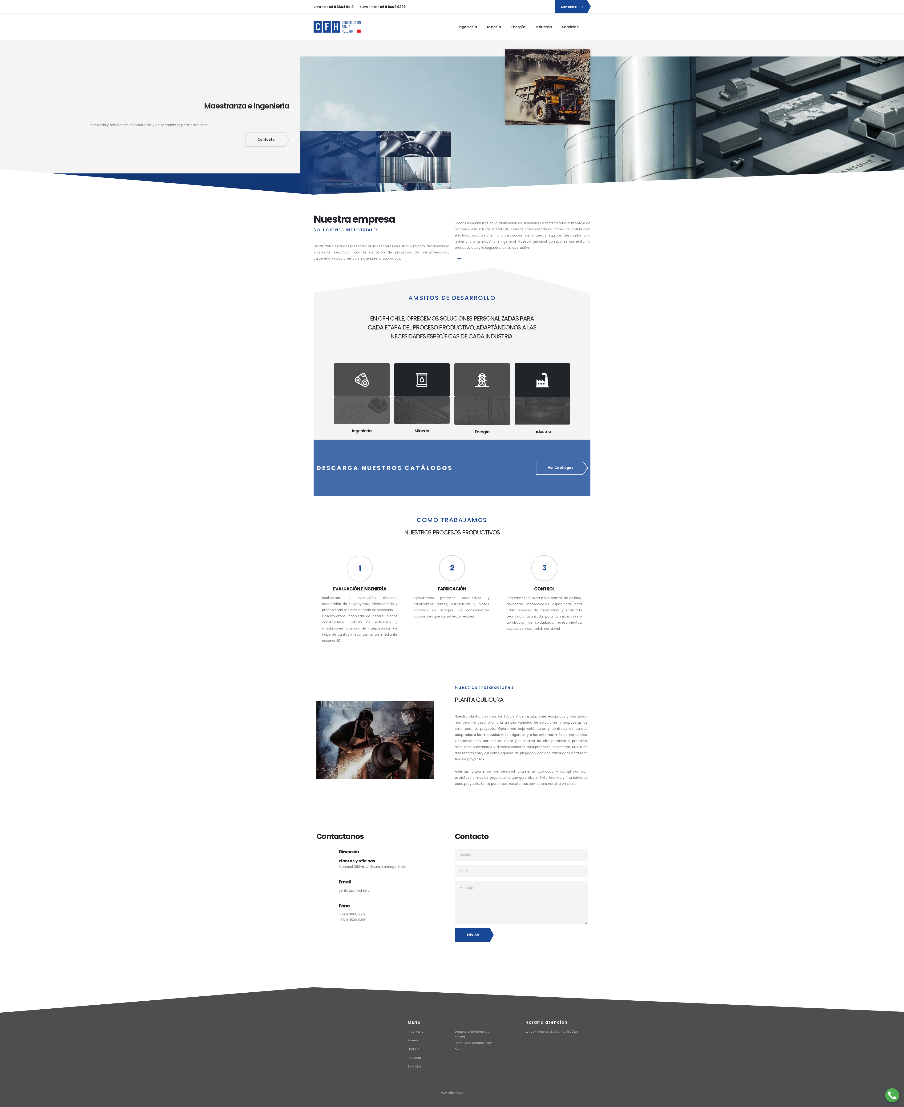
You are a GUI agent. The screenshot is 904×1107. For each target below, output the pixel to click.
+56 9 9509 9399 (352, 920)
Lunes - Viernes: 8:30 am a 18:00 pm (552, 1032)
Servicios (570, 27)
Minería (494, 27)
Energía (518, 27)
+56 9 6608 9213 (352, 914)
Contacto (569, 7)
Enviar (473, 935)
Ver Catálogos (560, 467)
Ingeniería (468, 27)
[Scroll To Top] (896, 1101)
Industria (544, 27)
